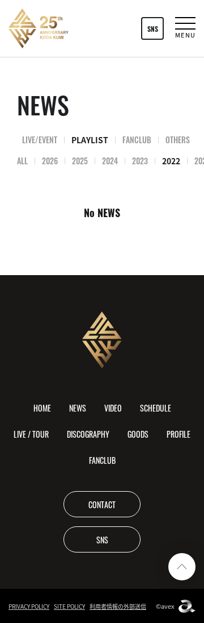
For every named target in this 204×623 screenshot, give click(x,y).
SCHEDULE (155, 407)
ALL (22, 160)
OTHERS (177, 139)
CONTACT (102, 504)
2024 (110, 160)
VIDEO (113, 407)
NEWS (77, 407)
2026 (50, 160)
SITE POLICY (69, 606)
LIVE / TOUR (31, 433)
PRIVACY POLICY (28, 606)
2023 (140, 160)
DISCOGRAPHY (88, 433)
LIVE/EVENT (39, 139)
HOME (42, 407)
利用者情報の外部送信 (118, 606)
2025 (80, 160)
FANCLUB (136, 139)
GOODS (138, 433)
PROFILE (178, 433)
